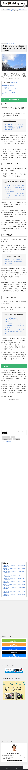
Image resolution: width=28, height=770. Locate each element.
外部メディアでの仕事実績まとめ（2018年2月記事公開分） (14, 566)
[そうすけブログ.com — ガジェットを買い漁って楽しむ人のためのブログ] (14, 3)
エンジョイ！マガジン (9, 92)
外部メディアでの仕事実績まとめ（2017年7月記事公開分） (14, 588)
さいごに (4, 93)
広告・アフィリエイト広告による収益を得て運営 (17, 10)
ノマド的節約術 (8, 90)
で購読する (14, 641)
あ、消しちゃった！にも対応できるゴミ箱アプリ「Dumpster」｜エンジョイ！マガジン (14, 331)
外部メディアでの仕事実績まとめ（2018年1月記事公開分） (14, 569)
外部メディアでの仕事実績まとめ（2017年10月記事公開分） (13, 579)
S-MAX (6, 87)
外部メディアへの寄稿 (10, 441)
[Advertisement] (14, 27)
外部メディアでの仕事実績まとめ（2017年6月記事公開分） (14, 591)
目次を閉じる (14, 82)
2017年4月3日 (10, 43)
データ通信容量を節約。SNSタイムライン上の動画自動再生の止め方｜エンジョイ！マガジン (14, 325)
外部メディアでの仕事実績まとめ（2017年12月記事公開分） (13, 572)
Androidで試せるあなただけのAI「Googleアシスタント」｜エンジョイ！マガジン (14, 319)
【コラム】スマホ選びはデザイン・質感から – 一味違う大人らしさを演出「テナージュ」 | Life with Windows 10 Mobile (14, 195)
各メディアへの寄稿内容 (8, 85)
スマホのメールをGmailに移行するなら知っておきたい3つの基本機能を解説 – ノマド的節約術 (14, 261)
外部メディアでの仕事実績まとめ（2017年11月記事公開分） (13, 575)
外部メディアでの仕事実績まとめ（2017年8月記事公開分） (14, 585)
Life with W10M (6, 436)
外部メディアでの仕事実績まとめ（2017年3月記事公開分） (14, 48)
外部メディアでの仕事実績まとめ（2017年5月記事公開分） (14, 595)
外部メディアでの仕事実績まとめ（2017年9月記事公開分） (14, 582)
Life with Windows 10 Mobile (11, 88)
